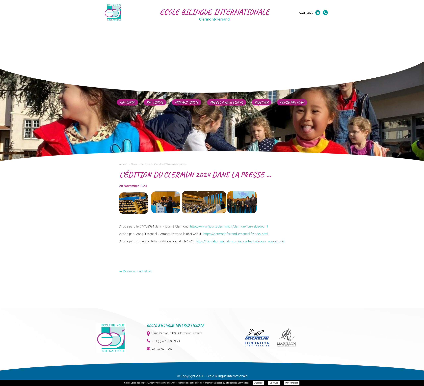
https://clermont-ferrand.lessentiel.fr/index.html (235, 233)
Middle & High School (226, 102)
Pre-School (155, 102)
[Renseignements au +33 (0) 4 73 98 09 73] (325, 12)
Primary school (186, 102)
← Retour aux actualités (135, 271)
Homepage (127, 102)
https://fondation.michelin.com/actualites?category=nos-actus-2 (240, 241)
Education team (292, 102)
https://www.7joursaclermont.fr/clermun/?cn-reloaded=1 (229, 226)
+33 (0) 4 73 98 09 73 (166, 341)
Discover (261, 102)
